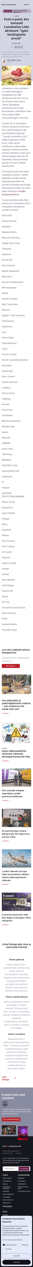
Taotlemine (21, 1181)
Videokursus (7, 1203)
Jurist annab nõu (8, 1200)
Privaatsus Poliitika (8, 1153)
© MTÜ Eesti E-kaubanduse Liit (11, 1151)
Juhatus (5, 1184)
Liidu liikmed (7, 1181)
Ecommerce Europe (24, 1191)
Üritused (7, 1206)
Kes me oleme (7, 1178)
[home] (8, 4)
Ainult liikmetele (8, 1194)
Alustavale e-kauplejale (7, 1187)
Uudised (5, 1215)
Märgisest (21, 1178)
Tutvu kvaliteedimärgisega (11, 1119)
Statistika (6, 1191)
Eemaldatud (22, 1184)
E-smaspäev (6, 1197)
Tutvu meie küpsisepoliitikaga (12, 1240)
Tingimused (18, 1153)
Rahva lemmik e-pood (23, 1187)
